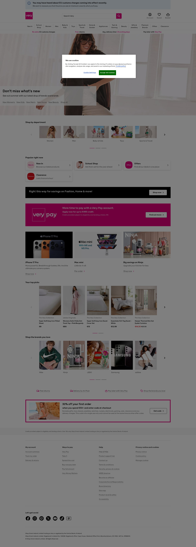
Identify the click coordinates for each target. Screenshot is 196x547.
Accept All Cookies (107, 73)
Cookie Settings (90, 72)
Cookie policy (121, 66)
